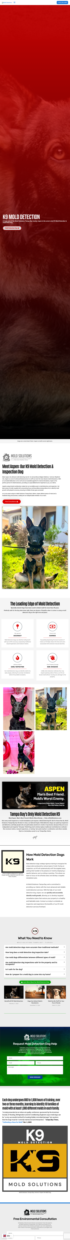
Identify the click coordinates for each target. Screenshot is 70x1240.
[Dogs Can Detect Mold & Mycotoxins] (35, 992)
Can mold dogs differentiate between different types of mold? (30, 957)
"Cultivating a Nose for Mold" (12, 1122)
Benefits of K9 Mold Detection (14, 1001)
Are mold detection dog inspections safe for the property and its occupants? (31, 963)
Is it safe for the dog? (14, 969)
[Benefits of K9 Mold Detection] (14, 992)
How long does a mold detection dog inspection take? (27, 952)
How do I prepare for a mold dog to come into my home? (28, 974)
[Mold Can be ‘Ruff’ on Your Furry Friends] (56, 992)
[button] (35, 947)
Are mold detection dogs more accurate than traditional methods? (32, 947)
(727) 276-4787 (62, 2)
